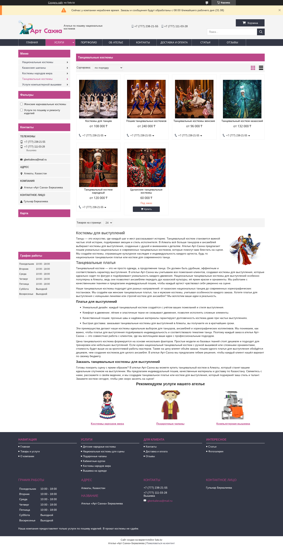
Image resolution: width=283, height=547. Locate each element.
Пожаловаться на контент (160, 543)
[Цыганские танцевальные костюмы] (146, 167)
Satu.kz (158, 540)
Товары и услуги (30, 451)
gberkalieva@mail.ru (35, 159)
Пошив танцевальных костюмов (146, 120)
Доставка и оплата (174, 42)
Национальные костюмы (37, 62)
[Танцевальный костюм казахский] (242, 99)
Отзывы (232, 42)
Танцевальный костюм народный (98, 191)
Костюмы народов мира (107, 423)
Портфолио (89, 42)
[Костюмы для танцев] (98, 99)
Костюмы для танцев (98, 120)
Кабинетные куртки (94, 461)
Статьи (205, 42)
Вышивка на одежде (95, 470)
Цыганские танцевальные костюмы (146, 191)
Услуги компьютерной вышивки (41, 84)
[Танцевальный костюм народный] (98, 167)
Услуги (59, 42)
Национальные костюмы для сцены (103, 451)
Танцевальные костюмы (37, 78)
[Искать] (261, 32)
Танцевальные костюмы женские (194, 120)
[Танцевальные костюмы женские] (194, 99)
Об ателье (116, 42)
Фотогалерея (215, 451)
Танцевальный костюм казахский (242, 120)
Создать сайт (55, 2)
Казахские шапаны (34, 67)
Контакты (143, 42)
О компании (27, 456)
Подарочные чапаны (170, 423)
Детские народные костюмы (99, 446)
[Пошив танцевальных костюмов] (146, 99)
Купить (148, 209)
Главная (32, 42)
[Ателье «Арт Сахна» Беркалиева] (40, 33)
